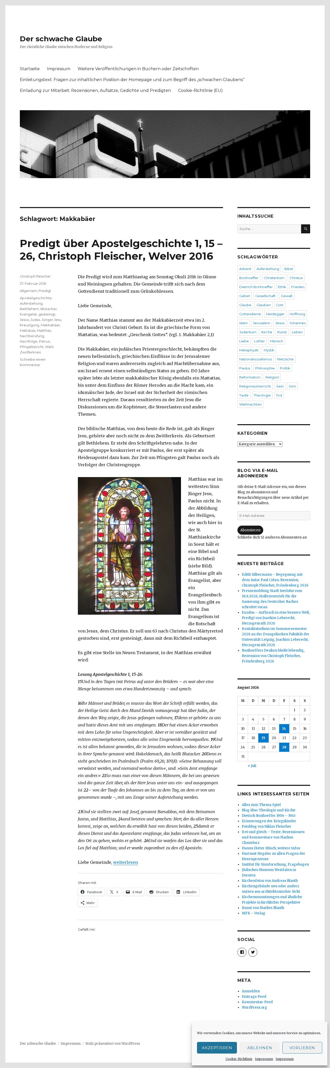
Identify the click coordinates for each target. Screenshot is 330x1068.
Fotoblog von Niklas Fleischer (266, 826)
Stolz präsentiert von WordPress (112, 1043)
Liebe (244, 341)
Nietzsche (285, 359)
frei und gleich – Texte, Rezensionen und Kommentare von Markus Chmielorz (273, 837)
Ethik (282, 287)
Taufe (244, 395)
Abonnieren (250, 530)
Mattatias (27, 330)
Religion (272, 377)
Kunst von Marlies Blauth (263, 908)
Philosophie (265, 368)
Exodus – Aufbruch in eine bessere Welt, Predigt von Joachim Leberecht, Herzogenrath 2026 (276, 618)
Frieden (297, 287)
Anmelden (251, 991)
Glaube (245, 305)
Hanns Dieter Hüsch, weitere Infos (271, 848)
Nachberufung (32, 336)
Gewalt (287, 296)
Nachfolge (28, 341)
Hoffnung (297, 314)
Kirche (266, 332)
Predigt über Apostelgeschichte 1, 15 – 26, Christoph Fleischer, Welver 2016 (121, 249)
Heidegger (275, 314)
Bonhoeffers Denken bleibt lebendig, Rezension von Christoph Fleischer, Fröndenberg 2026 (273, 655)
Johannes (298, 323)
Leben (297, 332)
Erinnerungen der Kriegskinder (269, 821)
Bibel (288, 269)
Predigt (44, 291)
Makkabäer (50, 325)
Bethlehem (29, 309)
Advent (245, 269)
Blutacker (48, 309)
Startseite (30, 68)
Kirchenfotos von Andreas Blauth (270, 881)
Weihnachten (250, 404)
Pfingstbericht (32, 347)
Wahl (49, 347)
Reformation (249, 377)
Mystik (269, 350)
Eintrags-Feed (254, 996)
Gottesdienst (250, 314)
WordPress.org (254, 1007)
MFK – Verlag (253, 913)
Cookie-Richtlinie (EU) (200, 90)
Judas (35, 320)
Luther (259, 341)
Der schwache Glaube (61, 38)
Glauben (264, 305)
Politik (285, 368)
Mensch (276, 341)
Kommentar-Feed (257, 1002)
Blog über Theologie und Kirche (268, 810)
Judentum (247, 332)
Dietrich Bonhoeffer (256, 287)
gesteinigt (46, 314)
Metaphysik (249, 350)
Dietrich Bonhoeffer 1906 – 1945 (268, 815)
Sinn (292, 386)
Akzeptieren (217, 1047)
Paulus (244, 368)
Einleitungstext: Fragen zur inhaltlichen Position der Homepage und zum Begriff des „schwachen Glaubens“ (132, 79)
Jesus (24, 320)
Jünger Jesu (51, 320)
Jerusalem (261, 323)
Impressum (264, 1059)
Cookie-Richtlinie (239, 1059)
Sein (280, 386)
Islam (243, 323)
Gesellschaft (265, 296)
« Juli (252, 766)
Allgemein (28, 291)
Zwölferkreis (30, 352)
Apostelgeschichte (36, 298)
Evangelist (28, 314)
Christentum (274, 278)
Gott (279, 305)
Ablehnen (259, 1047)
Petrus (44, 341)
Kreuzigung (29, 325)
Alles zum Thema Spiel (261, 805)
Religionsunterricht (255, 386)
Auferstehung (31, 303)
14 (284, 728)
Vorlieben (302, 1047)
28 (284, 747)
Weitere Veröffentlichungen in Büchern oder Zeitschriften (138, 68)
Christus (296, 278)
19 (263, 738)
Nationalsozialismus (255, 359)
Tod (279, 395)
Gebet (244, 296)
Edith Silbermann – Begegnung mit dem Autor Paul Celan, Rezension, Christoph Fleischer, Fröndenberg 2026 (275, 580)
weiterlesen (125, 862)
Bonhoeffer (249, 278)
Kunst (282, 332)
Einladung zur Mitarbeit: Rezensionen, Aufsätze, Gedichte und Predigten (95, 90)
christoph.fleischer (35, 276)
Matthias (44, 330)
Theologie (262, 395)
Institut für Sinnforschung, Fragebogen (275, 864)
